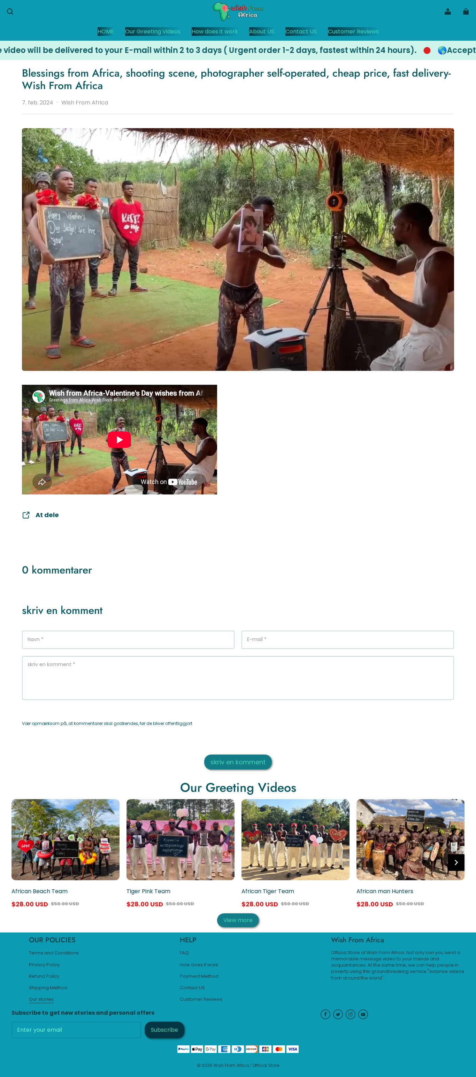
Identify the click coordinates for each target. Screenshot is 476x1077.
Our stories (41, 999)
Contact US (192, 988)
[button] (10, 11)
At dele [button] (47, 514)
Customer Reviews (201, 999)
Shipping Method (48, 988)
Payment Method (199, 976)
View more (238, 920)
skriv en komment (238, 762)
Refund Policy (44, 976)
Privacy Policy (44, 965)
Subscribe (164, 1030)
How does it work (199, 965)
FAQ (184, 953)
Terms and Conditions (54, 953)
